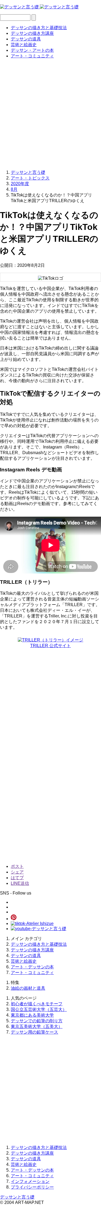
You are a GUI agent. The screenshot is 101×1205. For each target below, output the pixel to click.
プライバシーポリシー (32, 1187)
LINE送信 (20, 883)
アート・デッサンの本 (32, 967)
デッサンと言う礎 (17, 1197)
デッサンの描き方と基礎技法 (39, 27)
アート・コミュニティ (32, 56)
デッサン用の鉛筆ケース (34, 1032)
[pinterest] (13, 918)
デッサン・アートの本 (32, 50)
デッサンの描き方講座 (32, 33)
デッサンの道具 (26, 39)
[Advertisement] (50, 113)
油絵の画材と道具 (28, 988)
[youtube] (38, 928)
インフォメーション (30, 1181)
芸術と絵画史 (24, 44)
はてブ (17, 877)
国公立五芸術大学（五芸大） (39, 1009)
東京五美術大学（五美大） (36, 1026)
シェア (17, 872)
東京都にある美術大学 (32, 1015)
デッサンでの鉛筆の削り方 (36, 1020)
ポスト (17, 866)
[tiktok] (32, 923)
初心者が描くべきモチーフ (36, 1004)
